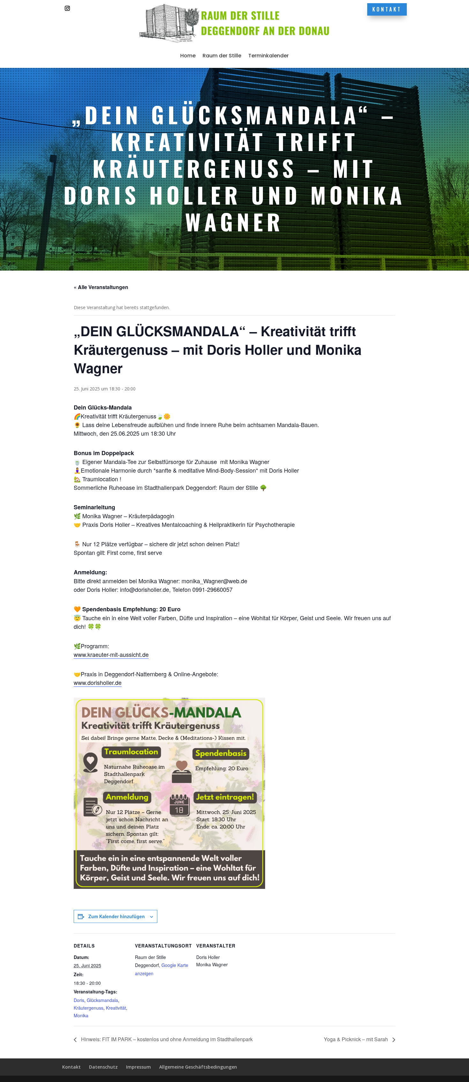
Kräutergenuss (88, 1008)
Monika (81, 1015)
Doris (79, 1000)
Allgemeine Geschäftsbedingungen (198, 1067)
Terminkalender (268, 55)
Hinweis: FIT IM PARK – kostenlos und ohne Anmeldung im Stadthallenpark (166, 1039)
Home (188, 55)
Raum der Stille (222, 55)
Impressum (138, 1067)
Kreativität (116, 1008)
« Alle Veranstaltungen (101, 287)
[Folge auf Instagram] (67, 8)
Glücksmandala (102, 1000)
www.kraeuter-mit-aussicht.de (111, 654)
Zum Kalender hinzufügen (116, 916)
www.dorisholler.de (98, 682)
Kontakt (387, 9)
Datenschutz (103, 1067)
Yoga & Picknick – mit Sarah (356, 1039)
